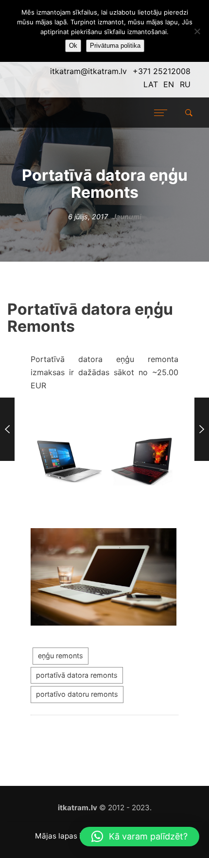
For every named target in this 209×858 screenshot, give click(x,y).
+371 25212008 (162, 71)
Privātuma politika (115, 45)
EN (168, 84)
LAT (150, 84)
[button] (139, 836)
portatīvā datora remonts (77, 675)
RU (185, 84)
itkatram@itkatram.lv (88, 71)
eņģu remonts (60, 655)
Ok (73, 45)
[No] (197, 31)
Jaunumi (126, 216)
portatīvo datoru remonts (77, 694)
